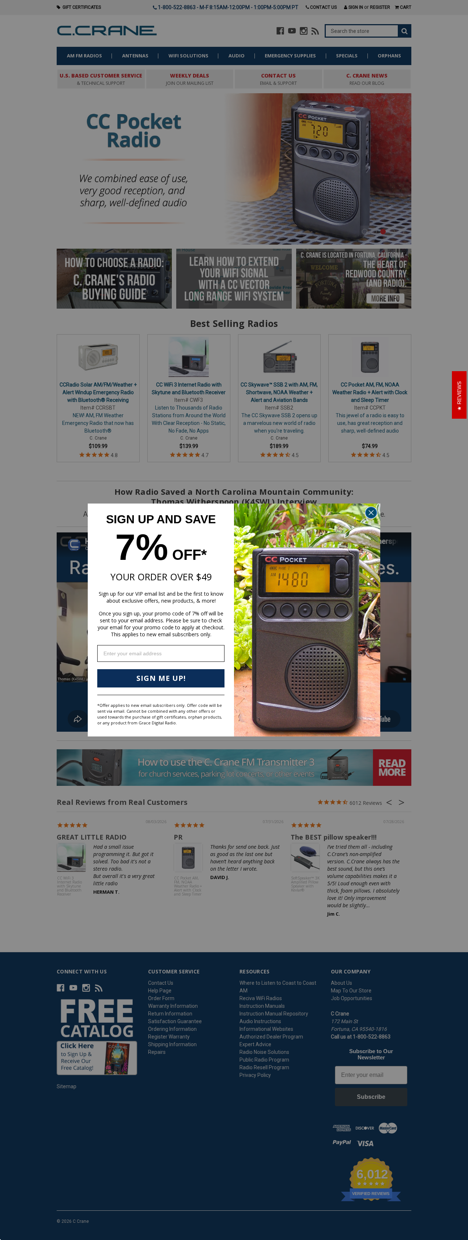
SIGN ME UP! (161, 678)
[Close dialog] (371, 512)
